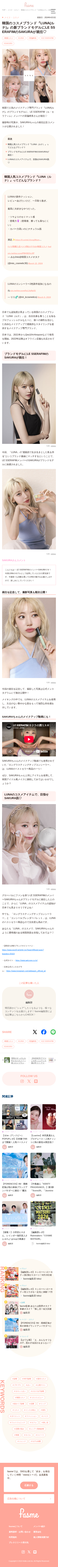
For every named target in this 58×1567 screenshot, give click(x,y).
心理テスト (41, 1385)
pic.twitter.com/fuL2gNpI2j (23, 290)
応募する (29, 1485)
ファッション (31, 1416)
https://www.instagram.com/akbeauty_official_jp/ (26, 971)
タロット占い (21, 1391)
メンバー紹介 (39, 1526)
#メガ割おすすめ (28, 246)
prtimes (53, 446)
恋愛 (32, 1404)
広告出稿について (16, 1498)
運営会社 (37, 1532)
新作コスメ (42, 1379)
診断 (15, 1379)
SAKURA (8, 43)
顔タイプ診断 (19, 1404)
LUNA (21, 38)
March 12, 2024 (35, 263)
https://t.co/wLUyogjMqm (27, 240)
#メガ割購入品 (14, 246)
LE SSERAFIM (47, 38)
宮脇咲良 (33, 38)
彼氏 (44, 1410)
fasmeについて (16, 1526)
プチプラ (17, 1385)
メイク (45, 1416)
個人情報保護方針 (41, 1537)
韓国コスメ (9, 38)
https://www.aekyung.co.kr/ (26, 960)
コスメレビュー (37, 1398)
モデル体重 (36, 1441)
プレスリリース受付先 (19, 1542)
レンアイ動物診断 (37, 1429)
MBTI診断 (27, 1379)
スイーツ (40, 1435)
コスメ (16, 1410)
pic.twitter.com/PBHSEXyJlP (21, 253)
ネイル (28, 1435)
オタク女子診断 (38, 1391)
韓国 (17, 1435)
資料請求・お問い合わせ (20, 1532)
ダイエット (16, 1416)
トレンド (22, 1441)
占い (29, 1385)
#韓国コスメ (41, 246)
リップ (43, 1404)
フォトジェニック (18, 1423)
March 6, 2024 (44, 297)
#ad (49, 246)
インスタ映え (31, 1410)
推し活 (45, 1423)
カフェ (34, 1423)
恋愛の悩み (20, 1429)
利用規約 (13, 1537)
